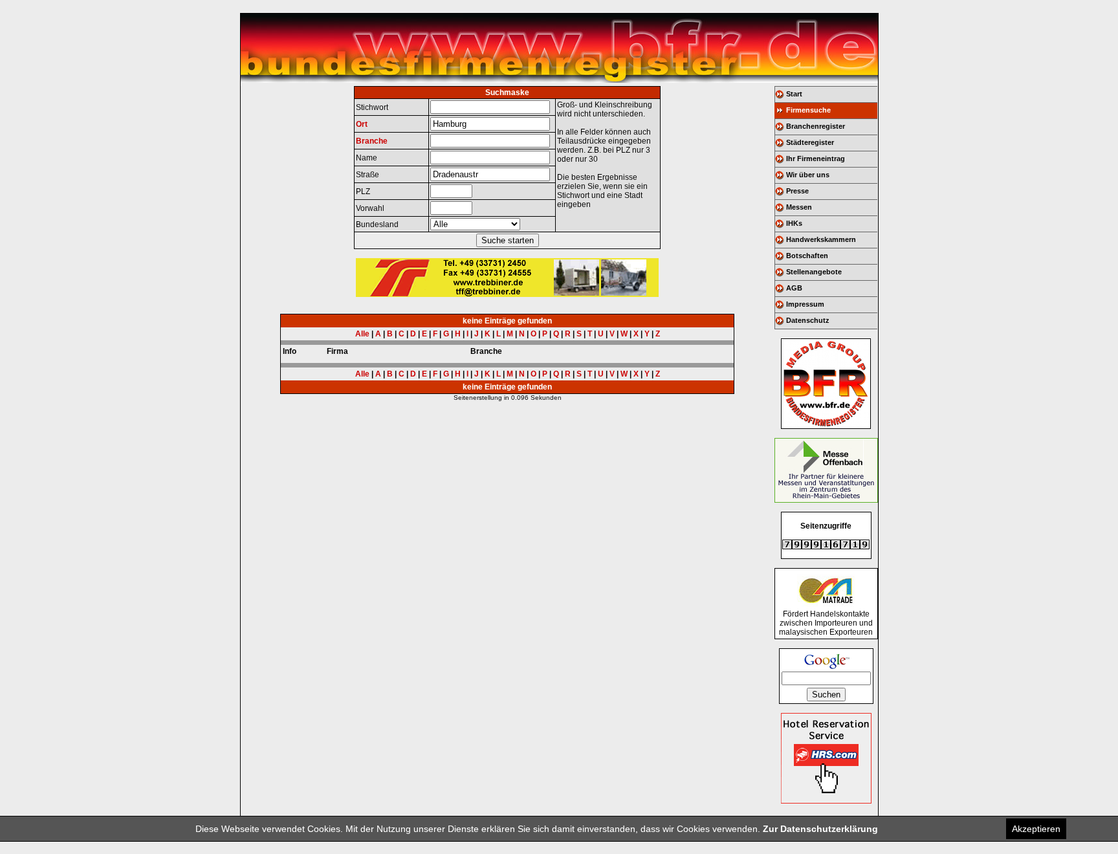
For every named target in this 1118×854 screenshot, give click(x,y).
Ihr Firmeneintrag (815, 158)
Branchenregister (815, 126)
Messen (799, 207)
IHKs (794, 223)
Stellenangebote (814, 272)
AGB (794, 288)
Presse (797, 191)
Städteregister (810, 142)
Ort (361, 124)
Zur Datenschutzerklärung (820, 829)
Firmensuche (808, 110)
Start (794, 94)
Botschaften (807, 255)
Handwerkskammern (821, 239)
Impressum (805, 304)
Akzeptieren (1036, 829)
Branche (372, 141)
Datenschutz (807, 320)
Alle (362, 333)
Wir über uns (807, 175)
